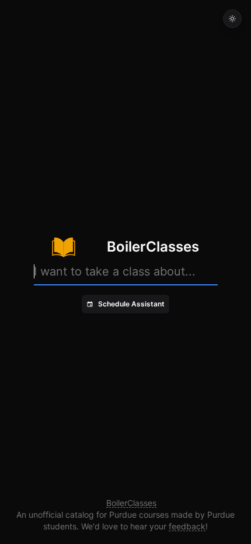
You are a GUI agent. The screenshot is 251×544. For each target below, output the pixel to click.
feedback (187, 526)
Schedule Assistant (131, 303)
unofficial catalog (61, 514)
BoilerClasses (131, 503)
